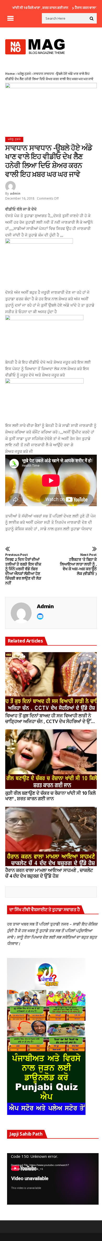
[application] (53, 1179)
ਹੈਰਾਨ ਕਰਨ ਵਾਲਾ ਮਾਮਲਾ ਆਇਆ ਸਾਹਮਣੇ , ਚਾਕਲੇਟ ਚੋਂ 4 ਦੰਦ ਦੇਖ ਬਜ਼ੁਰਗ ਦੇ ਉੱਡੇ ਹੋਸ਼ (49, 873)
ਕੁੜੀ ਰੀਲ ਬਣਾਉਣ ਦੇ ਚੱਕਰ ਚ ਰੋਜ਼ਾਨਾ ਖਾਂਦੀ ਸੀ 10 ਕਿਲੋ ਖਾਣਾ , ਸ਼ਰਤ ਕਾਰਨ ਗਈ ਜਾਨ (50, 796)
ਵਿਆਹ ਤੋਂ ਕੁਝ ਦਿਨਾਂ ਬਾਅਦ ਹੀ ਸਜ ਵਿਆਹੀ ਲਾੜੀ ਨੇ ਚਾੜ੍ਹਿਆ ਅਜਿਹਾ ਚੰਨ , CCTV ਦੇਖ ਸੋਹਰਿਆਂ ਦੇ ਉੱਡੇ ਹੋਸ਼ (49, 718)
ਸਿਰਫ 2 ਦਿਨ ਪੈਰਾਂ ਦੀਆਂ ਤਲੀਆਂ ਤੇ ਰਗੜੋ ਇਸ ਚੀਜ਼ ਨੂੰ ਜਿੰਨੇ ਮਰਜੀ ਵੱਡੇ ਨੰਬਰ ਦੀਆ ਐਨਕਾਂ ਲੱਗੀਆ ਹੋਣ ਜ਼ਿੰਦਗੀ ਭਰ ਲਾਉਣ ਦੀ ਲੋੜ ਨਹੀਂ (23, 569)
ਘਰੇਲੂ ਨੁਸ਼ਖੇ (24, 73)
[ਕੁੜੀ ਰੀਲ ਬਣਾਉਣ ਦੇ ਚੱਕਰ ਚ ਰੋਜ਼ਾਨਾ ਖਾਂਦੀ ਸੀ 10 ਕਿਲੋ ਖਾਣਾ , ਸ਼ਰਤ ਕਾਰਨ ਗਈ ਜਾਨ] (51, 759)
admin (15, 193)
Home (10, 73)
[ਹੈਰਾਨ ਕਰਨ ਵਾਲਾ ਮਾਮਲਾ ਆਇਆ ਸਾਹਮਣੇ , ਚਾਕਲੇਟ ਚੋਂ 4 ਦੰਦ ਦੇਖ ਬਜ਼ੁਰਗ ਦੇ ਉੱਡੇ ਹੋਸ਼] (51, 836)
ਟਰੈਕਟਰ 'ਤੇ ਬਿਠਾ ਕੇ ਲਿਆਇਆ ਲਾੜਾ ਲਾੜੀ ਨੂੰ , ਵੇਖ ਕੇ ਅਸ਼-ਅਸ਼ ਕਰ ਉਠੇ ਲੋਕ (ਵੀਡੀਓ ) (78, 564)
